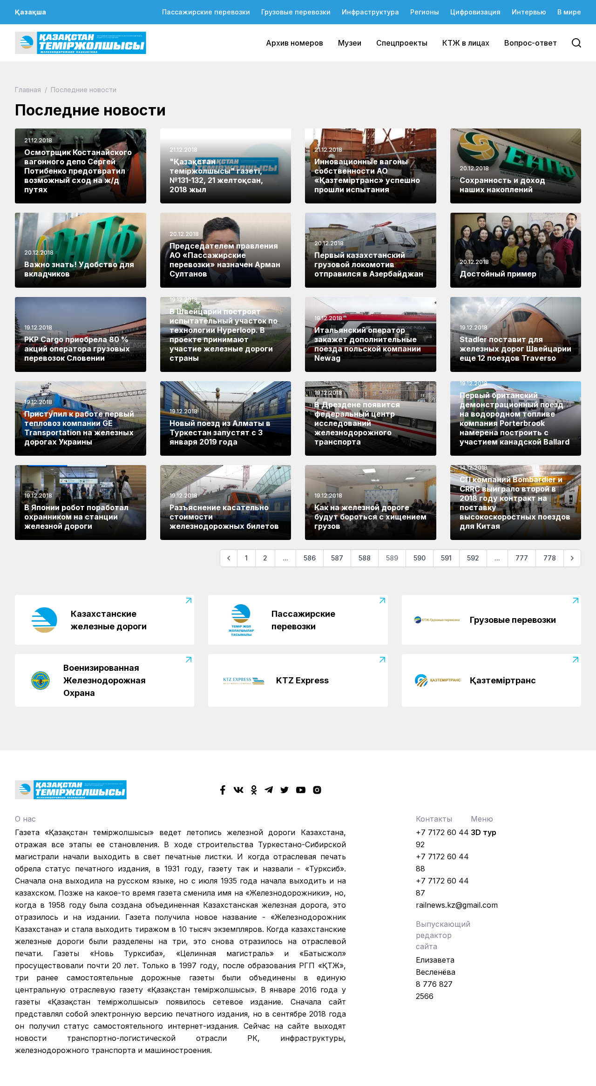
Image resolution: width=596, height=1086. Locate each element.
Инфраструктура (370, 12)
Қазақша (30, 12)
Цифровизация (475, 12)
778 (549, 558)
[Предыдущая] (228, 558)
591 (446, 558)
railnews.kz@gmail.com (457, 905)
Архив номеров (294, 42)
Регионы (424, 12)
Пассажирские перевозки (206, 12)
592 (473, 558)
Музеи (349, 42)
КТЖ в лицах (465, 42)
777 (521, 558)
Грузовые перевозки (296, 12)
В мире (569, 12)
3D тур (483, 832)
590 (419, 558)
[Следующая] (572, 558)
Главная (29, 90)
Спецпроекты (401, 42)
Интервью (529, 12)
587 (337, 558)
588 (365, 558)
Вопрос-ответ (530, 42)
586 (310, 558)
